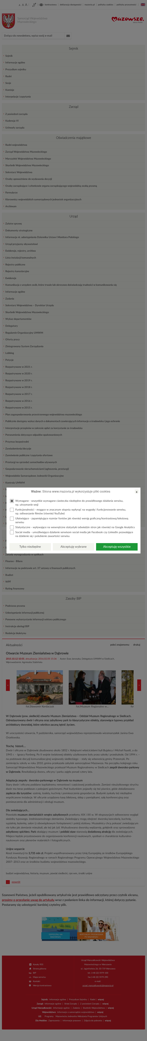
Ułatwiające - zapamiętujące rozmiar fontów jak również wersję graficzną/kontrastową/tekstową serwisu (71, 520)
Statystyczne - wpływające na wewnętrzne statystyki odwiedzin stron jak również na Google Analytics (75, 527)
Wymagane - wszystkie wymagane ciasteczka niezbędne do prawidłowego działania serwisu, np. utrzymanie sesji (69, 503)
